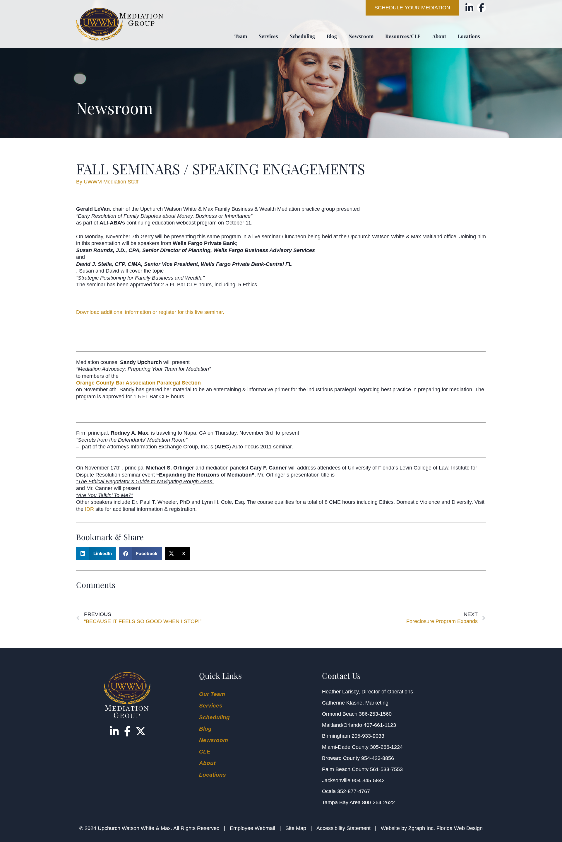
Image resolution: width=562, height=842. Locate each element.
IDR (89, 509)
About (439, 36)
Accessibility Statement (343, 828)
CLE (204, 752)
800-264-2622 (378, 802)
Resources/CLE (403, 36)
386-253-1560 (375, 714)
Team (240, 36)
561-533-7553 (386, 769)
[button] (96, 553)
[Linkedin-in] (469, 7)
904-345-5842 (368, 780)
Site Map (295, 828)
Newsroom (361, 36)
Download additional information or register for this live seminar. (150, 312)
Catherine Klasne (342, 703)
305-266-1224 (386, 747)
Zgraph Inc (421, 828)
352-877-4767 (353, 791)
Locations (469, 36)
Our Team (212, 694)
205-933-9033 (368, 736)
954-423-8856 (377, 758)
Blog (332, 36)
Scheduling (302, 36)
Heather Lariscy (340, 692)
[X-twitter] (141, 731)
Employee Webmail (252, 828)
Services (268, 36)
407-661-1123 (380, 725)
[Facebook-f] (481, 7)
